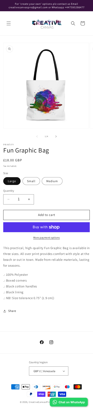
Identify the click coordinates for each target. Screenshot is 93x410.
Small (31, 181)
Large (12, 181)
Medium (52, 181)
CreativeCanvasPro (39, 402)
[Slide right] (56, 136)
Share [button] (12, 311)
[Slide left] (37, 136)
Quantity (8, 191)
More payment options (46, 237)
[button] (8, 23)
